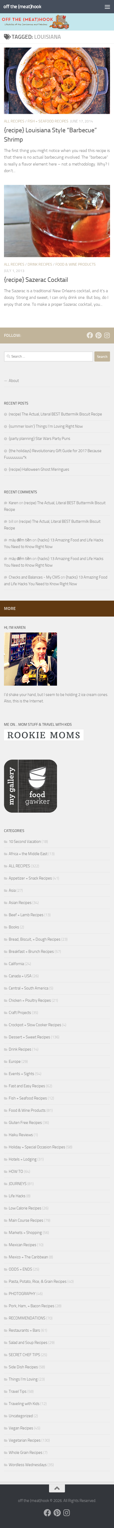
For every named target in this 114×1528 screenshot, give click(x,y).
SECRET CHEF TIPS (24, 1354)
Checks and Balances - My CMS (34, 577)
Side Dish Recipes (23, 1367)
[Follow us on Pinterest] (98, 335)
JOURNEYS (18, 1183)
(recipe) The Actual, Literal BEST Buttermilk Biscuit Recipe (55, 414)
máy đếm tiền (20, 540)
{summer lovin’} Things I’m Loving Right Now (46, 426)
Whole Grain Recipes (25, 1452)
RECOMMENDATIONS (27, 1318)
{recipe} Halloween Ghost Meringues (39, 469)
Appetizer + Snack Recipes (30, 878)
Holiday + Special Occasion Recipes (37, 1147)
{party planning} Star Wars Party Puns (39, 438)
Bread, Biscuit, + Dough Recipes (34, 939)
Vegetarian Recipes (25, 1440)
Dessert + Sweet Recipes (29, 1037)
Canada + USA (20, 976)
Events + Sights (21, 1073)
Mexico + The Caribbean (28, 1257)
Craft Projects (20, 1012)
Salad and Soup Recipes (28, 1342)
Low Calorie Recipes (25, 1208)
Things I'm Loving (23, 1379)
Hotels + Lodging (23, 1159)
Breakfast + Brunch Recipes (31, 951)
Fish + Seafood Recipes (48, 121)
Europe (15, 1061)
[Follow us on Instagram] (107, 335)
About (14, 380)
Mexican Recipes (22, 1244)
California (16, 963)
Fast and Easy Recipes (27, 1086)
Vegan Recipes (21, 1428)
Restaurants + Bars (24, 1330)
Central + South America (28, 988)
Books (14, 927)
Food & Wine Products (75, 264)
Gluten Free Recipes (25, 1122)
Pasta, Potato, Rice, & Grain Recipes (38, 1281)
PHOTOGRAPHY (22, 1293)
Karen (13, 502)
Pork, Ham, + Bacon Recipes (31, 1306)
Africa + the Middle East (28, 853)
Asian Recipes (20, 902)
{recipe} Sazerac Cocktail (36, 279)
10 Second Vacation (25, 841)
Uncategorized (21, 1416)
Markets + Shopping (25, 1232)
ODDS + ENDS (20, 1269)
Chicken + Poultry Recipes (30, 1000)
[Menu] (107, 6)
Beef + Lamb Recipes (26, 914)
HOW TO (16, 1171)
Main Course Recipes (26, 1220)
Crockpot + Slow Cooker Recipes (35, 1024)
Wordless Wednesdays (28, 1464)
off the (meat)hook (22, 6)
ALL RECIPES (14, 121)
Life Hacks (17, 1196)
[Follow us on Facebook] (90, 335)
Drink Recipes (40, 264)
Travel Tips (18, 1391)
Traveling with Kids (24, 1403)
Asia (12, 890)
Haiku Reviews (21, 1134)
